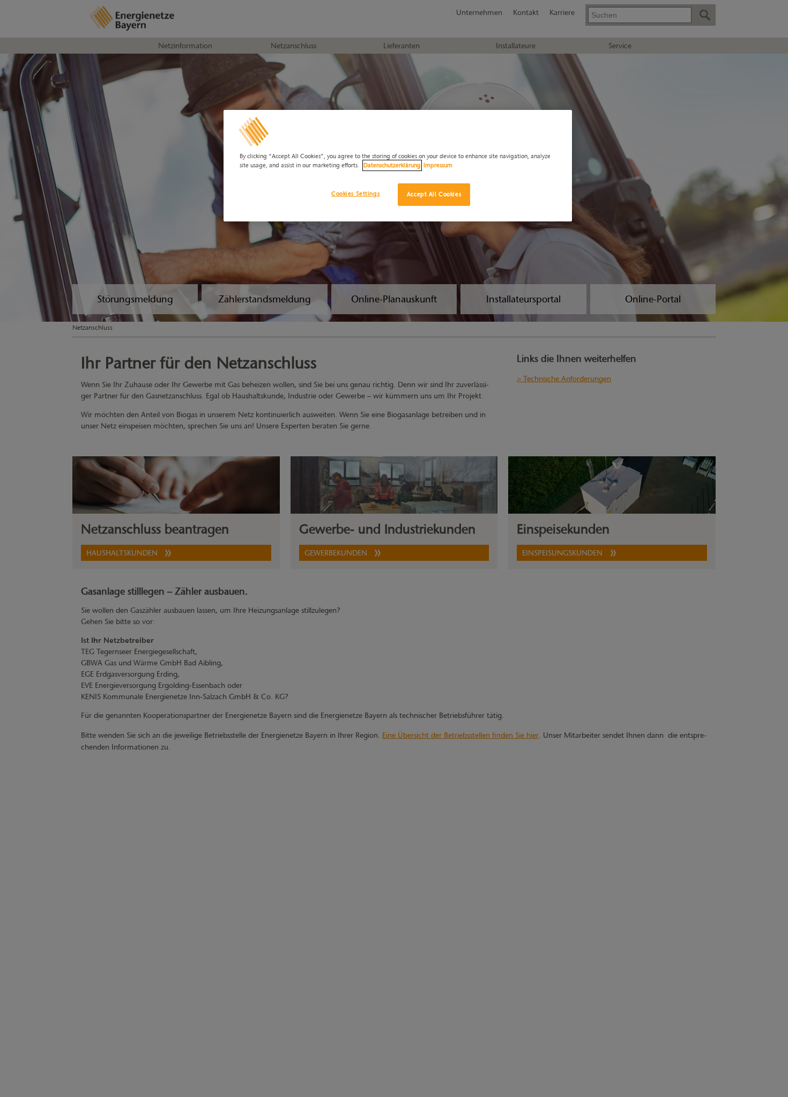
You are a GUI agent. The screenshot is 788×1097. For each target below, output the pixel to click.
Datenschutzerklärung (392, 165)
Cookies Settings (355, 193)
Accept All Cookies (434, 194)
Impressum (437, 165)
